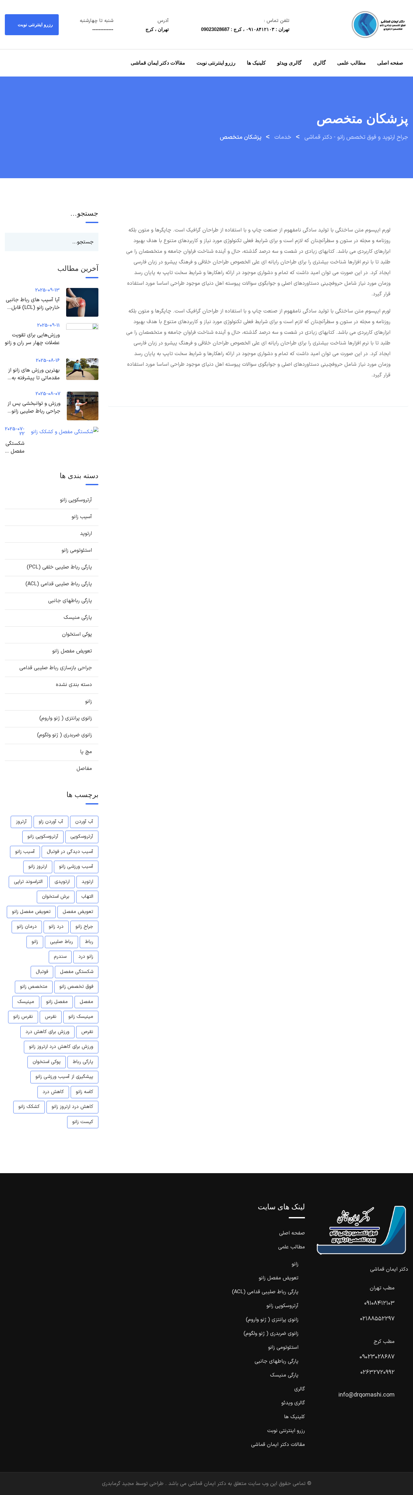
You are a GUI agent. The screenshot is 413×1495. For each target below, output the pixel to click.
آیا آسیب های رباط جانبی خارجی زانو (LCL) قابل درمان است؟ (33, 307)
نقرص (87, 1032)
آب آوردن (84, 821)
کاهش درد (53, 1092)
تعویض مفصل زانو (72, 651)
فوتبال (42, 972)
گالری (319, 63)
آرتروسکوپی (81, 836)
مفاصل (84, 769)
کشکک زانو (29, 1107)
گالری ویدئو (289, 63)
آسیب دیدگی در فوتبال (70, 851)
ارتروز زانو (37, 866)
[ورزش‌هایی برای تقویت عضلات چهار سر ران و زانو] (79, 337)
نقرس (50, 1016)
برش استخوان (55, 896)
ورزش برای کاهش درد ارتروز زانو (61, 1046)
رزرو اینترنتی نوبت (34, 24)
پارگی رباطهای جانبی (70, 601)
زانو (88, 701)
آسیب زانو (82, 517)
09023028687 (377, 1357)
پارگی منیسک (78, 617)
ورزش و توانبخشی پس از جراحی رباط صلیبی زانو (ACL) (33, 411)
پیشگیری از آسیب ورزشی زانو (64, 1076)
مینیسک (25, 1002)
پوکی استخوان (77, 634)
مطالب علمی (351, 63)
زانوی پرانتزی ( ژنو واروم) (65, 718)
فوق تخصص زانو (76, 986)
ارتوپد (86, 534)
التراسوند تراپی (28, 882)
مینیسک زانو (80, 1016)
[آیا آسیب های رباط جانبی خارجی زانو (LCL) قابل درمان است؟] (79, 302)
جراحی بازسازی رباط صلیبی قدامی (55, 668)
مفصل (86, 1002)
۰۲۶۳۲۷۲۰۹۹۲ (377, 1372)
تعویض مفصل (78, 912)
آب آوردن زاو (51, 821)
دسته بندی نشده (74, 685)
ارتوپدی (62, 882)
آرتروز (21, 821)
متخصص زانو (33, 986)
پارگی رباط (83, 1062)
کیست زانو (82, 1122)
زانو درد (85, 956)
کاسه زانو (84, 1092)
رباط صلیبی (61, 942)
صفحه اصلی (390, 63)
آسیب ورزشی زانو (76, 866)
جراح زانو (84, 926)
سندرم (60, 956)
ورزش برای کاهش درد (47, 1032)
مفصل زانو (57, 1002)
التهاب (87, 896)
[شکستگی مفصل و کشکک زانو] (61, 432)
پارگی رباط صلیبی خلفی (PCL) (59, 567)
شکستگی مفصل (76, 972)
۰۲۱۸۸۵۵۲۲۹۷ (377, 1319)
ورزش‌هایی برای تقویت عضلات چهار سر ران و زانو (32, 339)
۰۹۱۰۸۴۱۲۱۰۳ (379, 1303)
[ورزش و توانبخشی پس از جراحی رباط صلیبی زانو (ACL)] (79, 406)
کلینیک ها (256, 63)
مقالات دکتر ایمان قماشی (158, 63)
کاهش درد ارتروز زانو (72, 1107)
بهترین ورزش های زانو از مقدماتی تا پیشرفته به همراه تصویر (34, 378)
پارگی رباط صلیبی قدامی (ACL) (58, 584)
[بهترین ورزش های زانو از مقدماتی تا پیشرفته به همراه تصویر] (79, 369)
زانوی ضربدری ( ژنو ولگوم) (64, 735)
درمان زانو (27, 926)
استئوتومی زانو (77, 550)
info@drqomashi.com (366, 1395)
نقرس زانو (23, 1016)
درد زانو (56, 926)
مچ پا (86, 752)
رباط (89, 942)
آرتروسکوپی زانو (76, 500)
